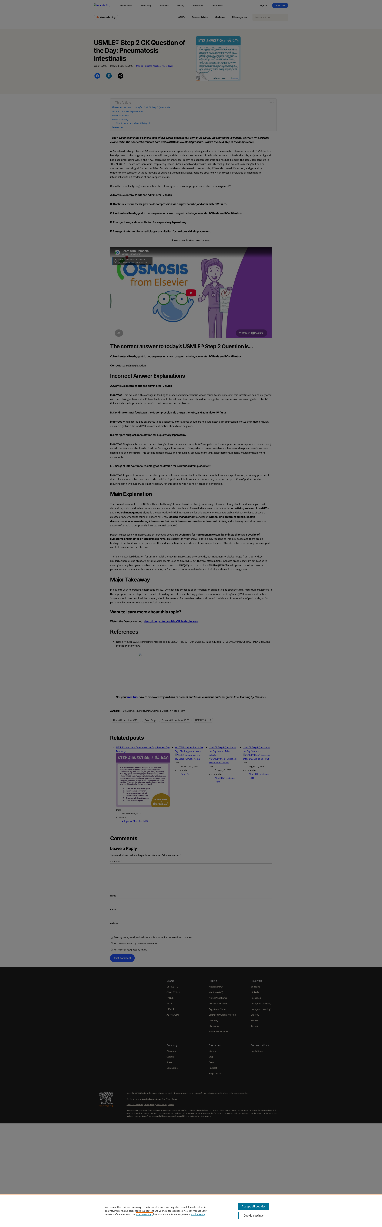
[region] (191, 1210)
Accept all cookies (254, 1206)
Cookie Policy (198, 1214)
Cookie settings (144, 1214)
